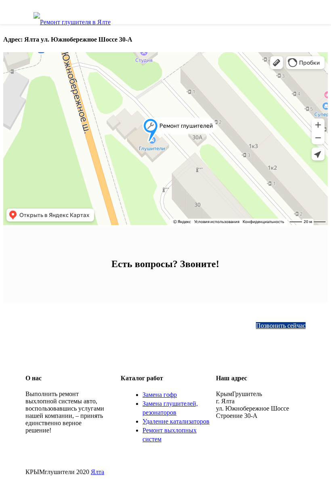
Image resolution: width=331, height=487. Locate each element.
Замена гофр (159, 394)
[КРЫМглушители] (72, 18)
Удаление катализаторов (175, 421)
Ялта (97, 471)
